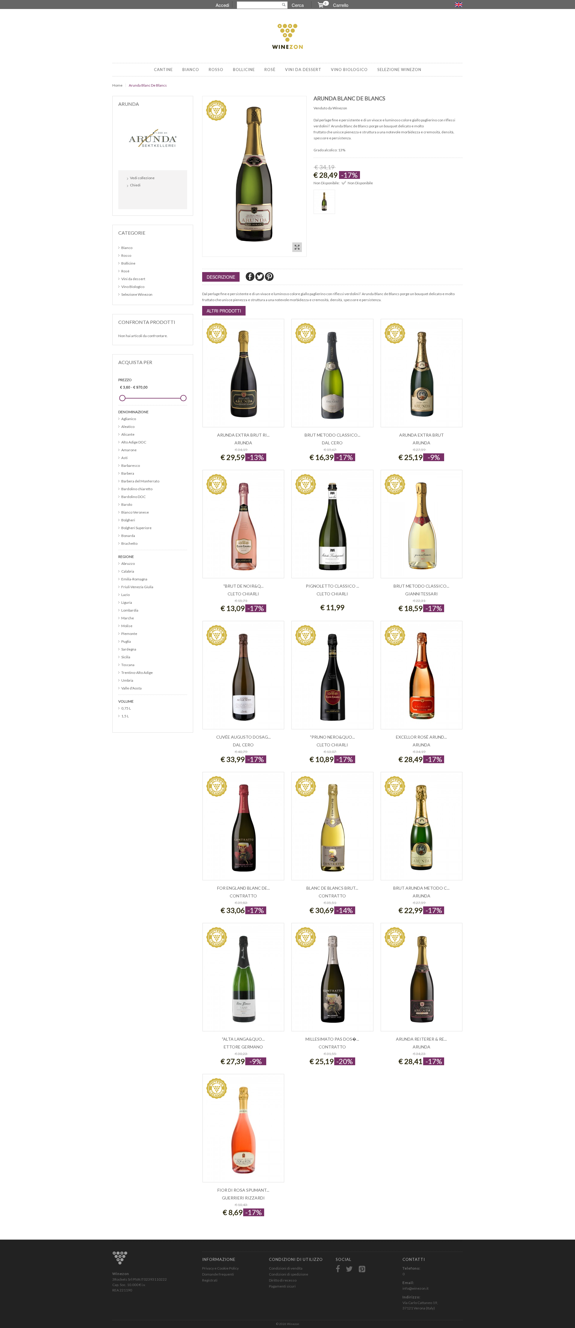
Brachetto (129, 543)
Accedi (222, 5)
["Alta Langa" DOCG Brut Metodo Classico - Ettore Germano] (243, 980)
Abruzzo (128, 563)
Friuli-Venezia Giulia (137, 587)
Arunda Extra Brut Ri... (243, 434)
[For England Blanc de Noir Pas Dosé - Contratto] (243, 829)
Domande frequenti (218, 1274)
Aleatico (127, 426)
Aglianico (128, 418)
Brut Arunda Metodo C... (421, 888)
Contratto (243, 895)
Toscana (127, 665)
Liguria (126, 602)
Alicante (127, 434)
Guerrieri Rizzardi (243, 1197)
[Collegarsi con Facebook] (133, 198)
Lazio (125, 594)
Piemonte (129, 633)
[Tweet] (260, 276)
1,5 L (125, 716)
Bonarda (128, 535)
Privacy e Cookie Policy (220, 1268)
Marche (127, 618)
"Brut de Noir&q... (243, 585)
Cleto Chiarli (243, 593)
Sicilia (125, 657)
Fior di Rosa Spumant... (243, 1190)
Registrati (209, 1280)
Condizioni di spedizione (288, 1274)
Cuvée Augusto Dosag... (243, 737)
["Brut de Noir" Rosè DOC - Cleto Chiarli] (243, 527)
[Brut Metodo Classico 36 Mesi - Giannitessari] (421, 527)
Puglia (126, 641)
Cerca (298, 5)
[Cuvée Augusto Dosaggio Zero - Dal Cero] (243, 678)
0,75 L (126, 708)
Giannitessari (421, 593)
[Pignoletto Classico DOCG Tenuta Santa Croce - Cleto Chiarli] (332, 527)
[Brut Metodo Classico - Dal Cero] (332, 376)
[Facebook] (250, 276)
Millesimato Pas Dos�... (332, 1039)
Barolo (126, 504)
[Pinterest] (269, 276)
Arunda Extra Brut (421, 434)
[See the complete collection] (152, 137)
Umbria (127, 680)
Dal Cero (332, 442)
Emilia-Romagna (134, 579)
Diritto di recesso (282, 1280)
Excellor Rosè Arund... (421, 737)
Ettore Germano (243, 1046)
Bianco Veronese (135, 512)
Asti (124, 457)
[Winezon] (287, 37)
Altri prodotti (224, 311)
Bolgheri (128, 520)
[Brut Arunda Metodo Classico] (421, 829)
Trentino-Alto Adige (137, 672)
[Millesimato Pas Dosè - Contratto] (332, 980)
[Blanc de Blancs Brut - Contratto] (332, 829)
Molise (126, 626)
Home (117, 85)
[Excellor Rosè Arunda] (421, 678)
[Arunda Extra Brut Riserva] (243, 376)
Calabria (127, 571)
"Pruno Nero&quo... (332, 737)
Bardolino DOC (133, 496)
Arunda (243, 442)
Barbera (127, 473)
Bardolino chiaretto (136, 489)
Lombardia (129, 610)
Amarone (129, 450)
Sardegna (128, 649)
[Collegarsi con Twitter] (146, 198)
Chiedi (135, 185)
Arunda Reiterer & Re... (421, 1039)
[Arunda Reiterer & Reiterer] (421, 980)
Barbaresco (130, 465)
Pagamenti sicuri (282, 1286)
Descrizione (221, 277)
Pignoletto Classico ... (332, 585)
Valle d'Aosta (131, 688)
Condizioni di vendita (285, 1268)
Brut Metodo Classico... (332, 434)
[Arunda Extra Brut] (421, 376)
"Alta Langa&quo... (243, 1039)
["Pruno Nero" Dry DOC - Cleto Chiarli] (332, 678)
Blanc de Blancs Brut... (332, 888)
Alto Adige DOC (133, 442)
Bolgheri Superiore (136, 528)
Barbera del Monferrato (140, 481)
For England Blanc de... (243, 888)
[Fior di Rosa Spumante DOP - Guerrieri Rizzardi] (243, 1131)
